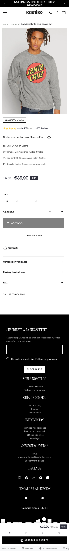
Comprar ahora (34, 235)
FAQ (5, 282)
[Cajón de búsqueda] (51, 12)
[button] (49, 138)
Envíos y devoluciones (14, 272)
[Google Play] (26, 498)
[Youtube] (40, 477)
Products (14, 24)
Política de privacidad (46, 358)
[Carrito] (64, 12)
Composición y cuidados (15, 261)
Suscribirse (34, 369)
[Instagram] (19, 477)
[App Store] (42, 498)
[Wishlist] (57, 12)
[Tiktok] (33, 477)
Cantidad (8, 211)
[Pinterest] (26, 477)
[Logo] (34, 12)
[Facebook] (47, 477)
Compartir (13, 248)
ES (42, 507)
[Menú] (5, 12)
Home (5, 24)
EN (46, 507)
